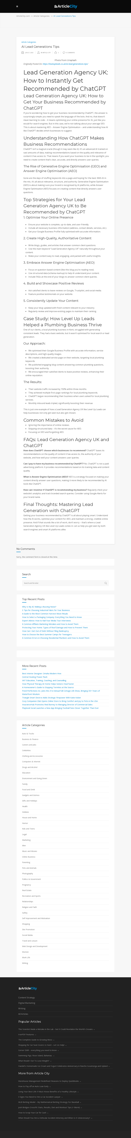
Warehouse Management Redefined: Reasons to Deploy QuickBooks (49, 1081)
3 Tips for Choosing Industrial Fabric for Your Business (46, 610)
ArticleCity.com (23, 16)
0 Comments (70, 53)
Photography (27, 873)
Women (25, 952)
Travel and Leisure (29, 941)
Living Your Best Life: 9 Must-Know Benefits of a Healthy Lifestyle (48, 1091)
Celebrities (26, 750)
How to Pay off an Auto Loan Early (34, 1086)
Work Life (26, 957)
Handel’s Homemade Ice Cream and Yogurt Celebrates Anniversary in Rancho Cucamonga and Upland (64, 1066)
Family (25, 784)
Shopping (26, 924)
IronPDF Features (27, 1034)
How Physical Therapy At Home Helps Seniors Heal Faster (48, 684)
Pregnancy (26, 885)
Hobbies (25, 812)
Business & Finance (30, 739)
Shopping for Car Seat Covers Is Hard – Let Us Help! (42, 1045)
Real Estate (26, 890)
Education (26, 773)
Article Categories (41, 16)
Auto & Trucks (28, 733)
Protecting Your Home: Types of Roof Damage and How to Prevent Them (55, 627)
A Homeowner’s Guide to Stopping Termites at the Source (48, 687)
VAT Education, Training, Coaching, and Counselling (44, 680)
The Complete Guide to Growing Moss (36, 1039)
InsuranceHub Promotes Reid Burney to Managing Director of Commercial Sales (57, 704)
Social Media (27, 935)
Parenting (26, 862)
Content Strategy (26, 997)
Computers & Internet (31, 761)
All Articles (23, 1014)
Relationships (27, 901)
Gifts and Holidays (29, 800)
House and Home (29, 817)
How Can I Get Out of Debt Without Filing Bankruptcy (45, 631)
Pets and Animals (29, 868)
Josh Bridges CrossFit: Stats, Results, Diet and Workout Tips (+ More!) (50, 1107)
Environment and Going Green (34, 778)
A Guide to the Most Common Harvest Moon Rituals (45, 613)
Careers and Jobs (29, 745)
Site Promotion (28, 929)
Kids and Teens (28, 828)
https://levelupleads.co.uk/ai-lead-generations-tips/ (65, 64)
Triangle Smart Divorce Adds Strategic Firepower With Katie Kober (51, 697)
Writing (25, 963)
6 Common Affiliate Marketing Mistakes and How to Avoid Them (50, 624)
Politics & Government (31, 879)
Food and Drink (28, 789)
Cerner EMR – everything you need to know (38, 1050)
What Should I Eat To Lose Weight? (35, 1060)
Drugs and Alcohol (29, 767)
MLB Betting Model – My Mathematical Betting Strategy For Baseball (49, 1102)
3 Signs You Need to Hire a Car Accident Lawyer (40, 1097)
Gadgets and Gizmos (30, 795)
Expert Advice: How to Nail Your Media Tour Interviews (46, 620)
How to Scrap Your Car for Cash (33, 1112)
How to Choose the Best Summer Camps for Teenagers (47, 634)
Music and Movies (29, 851)
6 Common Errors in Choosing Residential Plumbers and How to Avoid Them (55, 638)
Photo (58, 60)
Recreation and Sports (31, 896)
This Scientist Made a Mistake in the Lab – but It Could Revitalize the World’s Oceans (56, 1029)
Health (25, 806)
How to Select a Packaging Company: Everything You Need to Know (52, 617)
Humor (25, 823)
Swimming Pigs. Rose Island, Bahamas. (36, 1055)
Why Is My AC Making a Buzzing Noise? (39, 606)
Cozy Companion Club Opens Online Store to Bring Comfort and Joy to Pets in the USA (60, 701)
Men (24, 845)
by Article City (46, 53)
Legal (24, 834)
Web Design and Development (34, 946)
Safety (24, 913)
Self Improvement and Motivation (36, 918)
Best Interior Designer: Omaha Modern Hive (41, 673)
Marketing (26, 840)
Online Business (28, 857)
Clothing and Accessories (32, 756)
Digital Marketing (26, 1003)
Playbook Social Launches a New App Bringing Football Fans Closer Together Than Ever (60, 708)
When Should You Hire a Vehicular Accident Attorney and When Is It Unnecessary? (55, 1118)
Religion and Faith (29, 907)
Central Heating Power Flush (34, 677)
